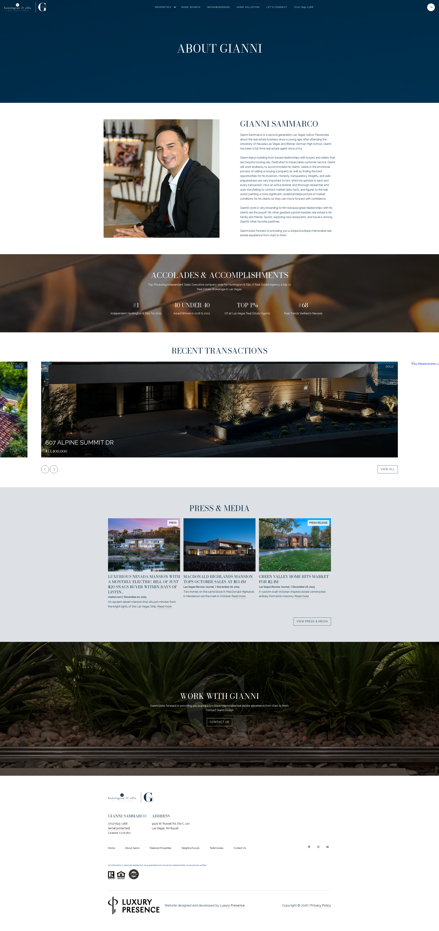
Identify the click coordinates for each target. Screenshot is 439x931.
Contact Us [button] (219, 721)
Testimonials (216, 848)
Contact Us (240, 848)
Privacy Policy (320, 905)
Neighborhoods (218, 7)
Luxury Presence (232, 905)
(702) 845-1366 (303, 7)
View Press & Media (312, 621)
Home (111, 848)
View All (388, 469)
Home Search (190, 7)
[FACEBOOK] (309, 846)
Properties (163, 7)
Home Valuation (248, 7)
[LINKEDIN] (327, 846)
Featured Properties (160, 848)
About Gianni (132, 848)
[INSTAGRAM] (318, 846)
